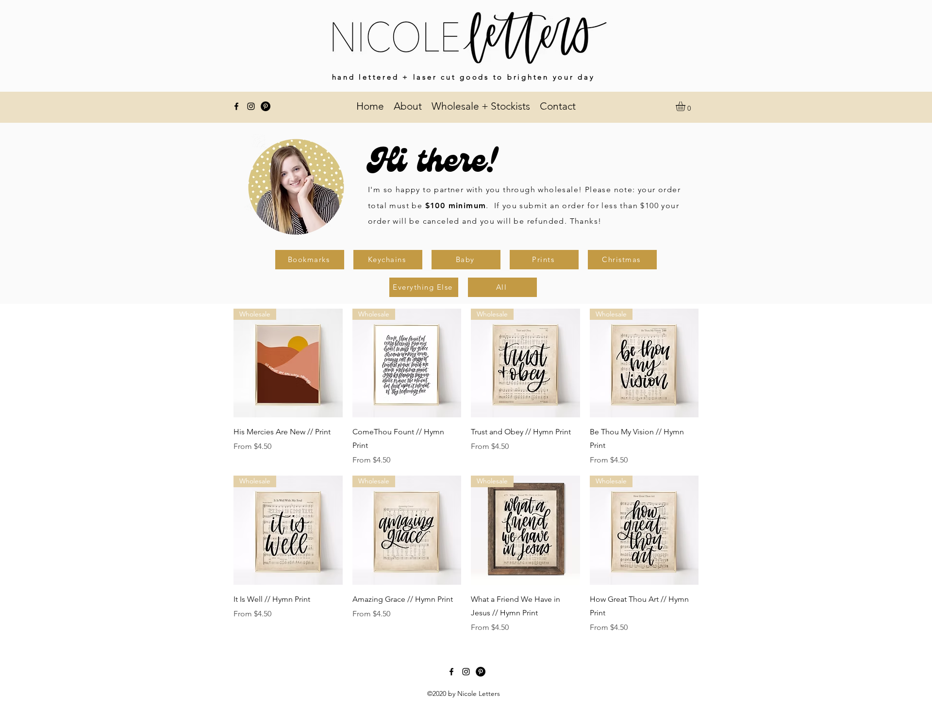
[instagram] (251, 106)
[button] (686, 106)
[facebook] (236, 106)
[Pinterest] (265, 106)
